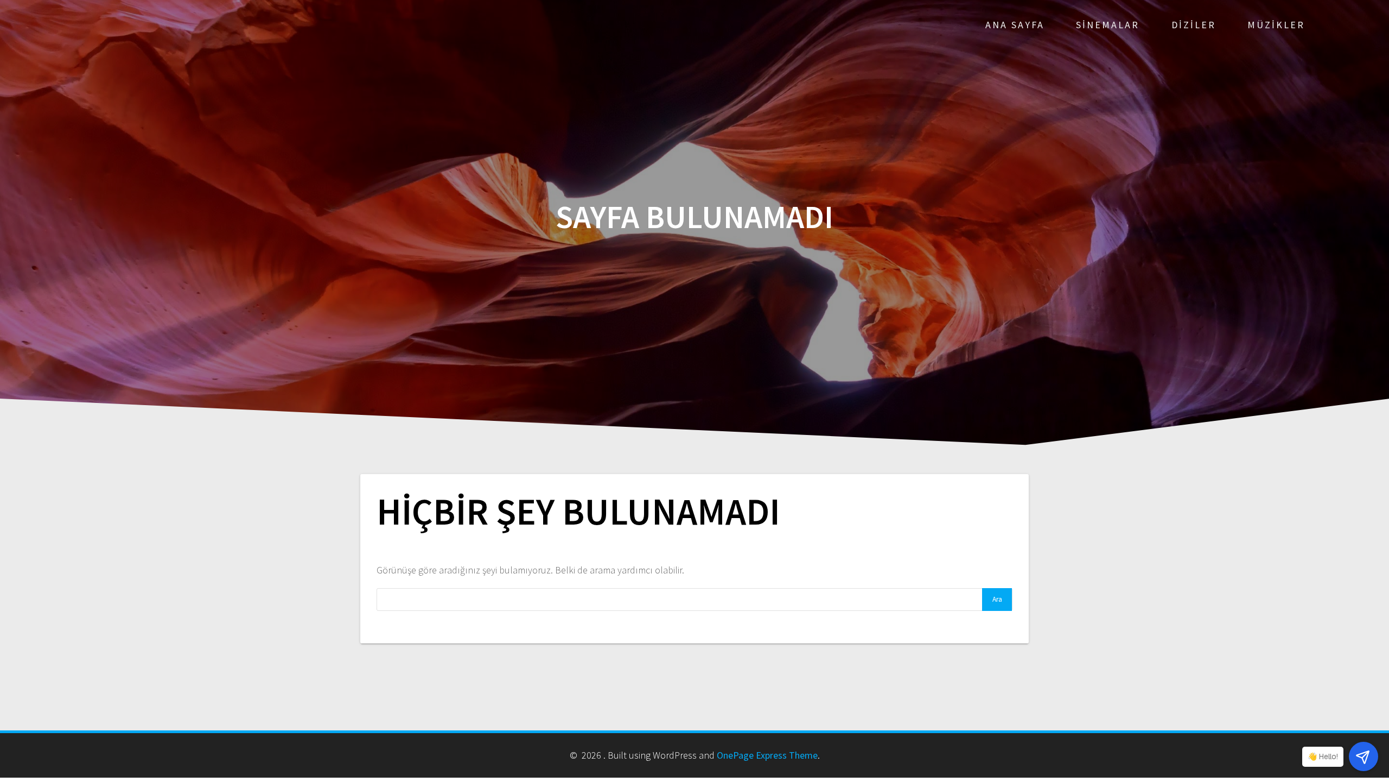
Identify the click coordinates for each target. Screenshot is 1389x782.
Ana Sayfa (1014, 24)
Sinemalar (1107, 24)
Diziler (1193, 24)
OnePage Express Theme (767, 755)
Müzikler (1276, 24)
